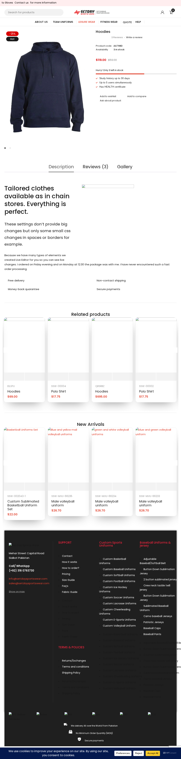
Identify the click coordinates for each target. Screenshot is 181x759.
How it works (69, 562)
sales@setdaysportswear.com (29, 583)
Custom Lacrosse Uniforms (119, 603)
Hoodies (13, 391)
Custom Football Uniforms (119, 581)
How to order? (70, 568)
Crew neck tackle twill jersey (155, 587)
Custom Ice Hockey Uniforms (113, 589)
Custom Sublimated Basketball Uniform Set (23, 505)
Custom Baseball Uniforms (119, 569)
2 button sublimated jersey (160, 579)
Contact (67, 556)
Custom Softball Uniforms (119, 575)
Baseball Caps (152, 628)
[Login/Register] (162, 12)
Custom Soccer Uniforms (118, 597)
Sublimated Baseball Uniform (154, 608)
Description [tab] (61, 167)
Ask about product (110, 100)
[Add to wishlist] (106, 96)
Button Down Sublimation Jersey (157, 571)
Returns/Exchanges (74, 660)
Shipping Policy (71, 672)
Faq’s (65, 586)
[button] (85, 34)
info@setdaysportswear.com (28, 579)
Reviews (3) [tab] (95, 167)
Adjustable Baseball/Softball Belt (153, 561)
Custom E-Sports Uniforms (119, 619)
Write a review (134, 37)
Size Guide (68, 580)
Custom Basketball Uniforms (112, 561)
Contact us (15, 2)
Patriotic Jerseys (154, 622)
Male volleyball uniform (62, 503)
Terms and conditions (75, 666)
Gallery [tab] (124, 167)
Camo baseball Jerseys (158, 616)
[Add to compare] (134, 96)
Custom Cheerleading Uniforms (114, 611)
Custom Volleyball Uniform (119, 625)
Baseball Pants (152, 634)
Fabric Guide (69, 592)
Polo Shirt (58, 391)
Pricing (66, 574)
